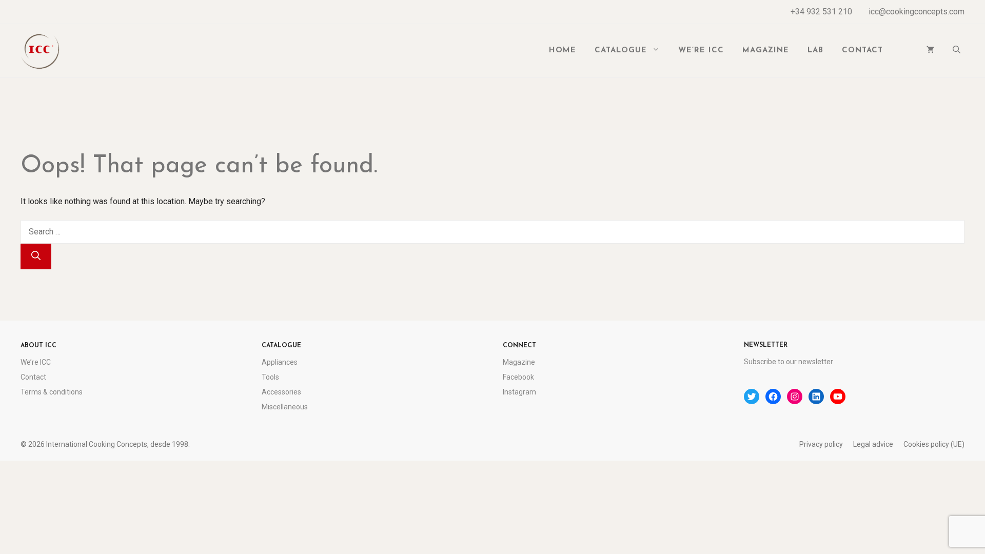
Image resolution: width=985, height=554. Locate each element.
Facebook (518, 377)
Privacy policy (821, 444)
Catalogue (621, 50)
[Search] (36, 256)
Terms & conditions (52, 392)
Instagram (519, 392)
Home (562, 50)
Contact (862, 50)
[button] (956, 51)
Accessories (281, 392)
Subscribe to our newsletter (788, 362)
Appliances (280, 362)
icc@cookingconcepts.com (916, 11)
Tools (270, 377)
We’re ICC (701, 50)
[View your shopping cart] (930, 51)
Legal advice (873, 444)
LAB (815, 50)
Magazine (765, 50)
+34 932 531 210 (821, 11)
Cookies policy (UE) (933, 444)
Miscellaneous (285, 407)
